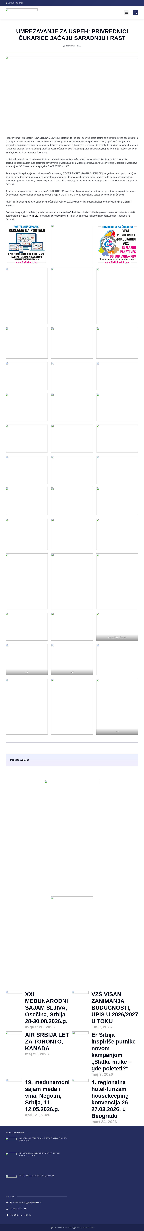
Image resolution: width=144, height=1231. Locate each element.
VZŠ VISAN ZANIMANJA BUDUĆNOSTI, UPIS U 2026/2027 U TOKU (114, 1007)
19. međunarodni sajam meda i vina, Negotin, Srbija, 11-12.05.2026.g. (47, 1095)
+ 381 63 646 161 (29, 216)
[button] (126, 12)
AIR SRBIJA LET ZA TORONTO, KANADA (47, 1041)
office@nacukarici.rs (58, 216)
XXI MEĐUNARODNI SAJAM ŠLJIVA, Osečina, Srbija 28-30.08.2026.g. (46, 1007)
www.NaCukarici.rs (70, 212)
